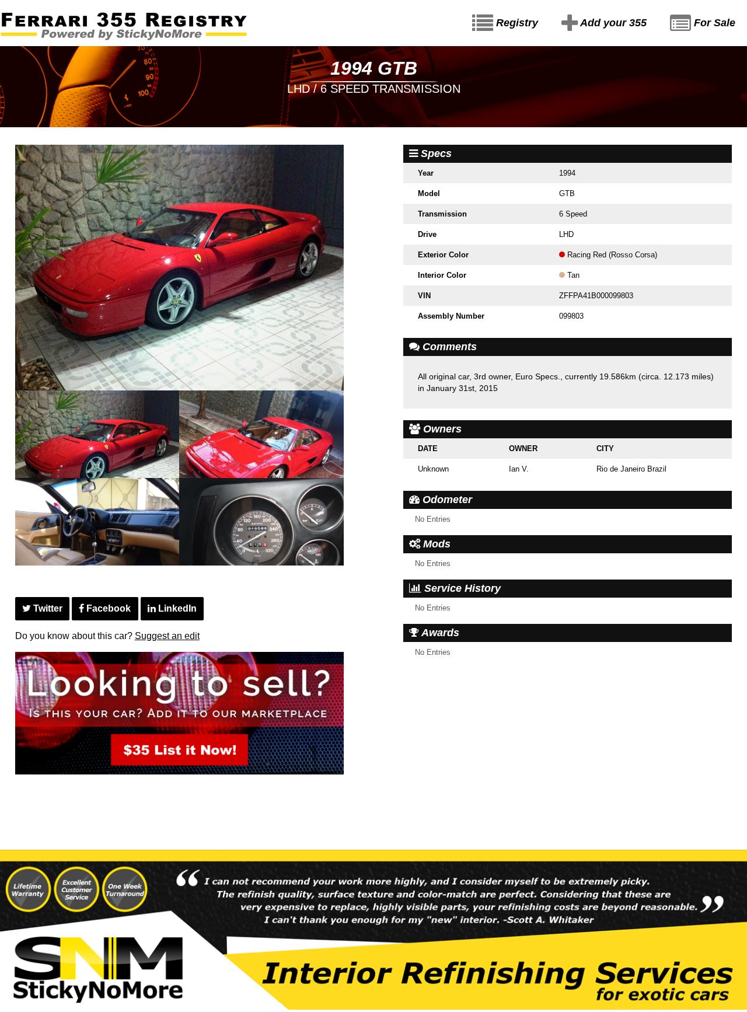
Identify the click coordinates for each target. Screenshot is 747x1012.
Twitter (46, 608)
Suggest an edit (167, 636)
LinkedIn (176, 608)
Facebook (107, 608)
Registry (515, 23)
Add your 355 (612, 23)
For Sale (713, 23)
